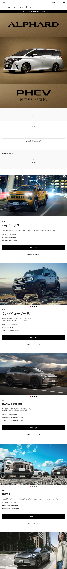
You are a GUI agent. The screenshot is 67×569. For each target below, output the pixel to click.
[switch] (25, 296)
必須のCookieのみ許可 (12, 307)
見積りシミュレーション (33, 233)
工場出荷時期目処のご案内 (33, 144)
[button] (30, 196)
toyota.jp (16, 271)
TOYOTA (3, 2)
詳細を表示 (57, 302)
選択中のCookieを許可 (33, 307)
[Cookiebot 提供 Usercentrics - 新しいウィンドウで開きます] (57, 261)
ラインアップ (6, 7)
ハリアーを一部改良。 (8, 131)
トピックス (32, 7)
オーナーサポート (18, 7)
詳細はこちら (33, 226)
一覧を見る (60, 135)
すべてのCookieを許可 (55, 307)
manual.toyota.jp (27, 271)
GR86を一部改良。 (7, 128)
